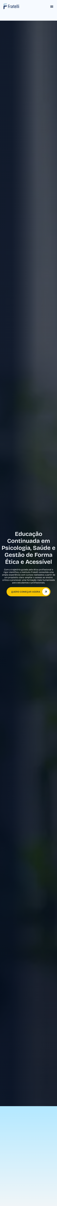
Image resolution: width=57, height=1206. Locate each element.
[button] (51, 6)
